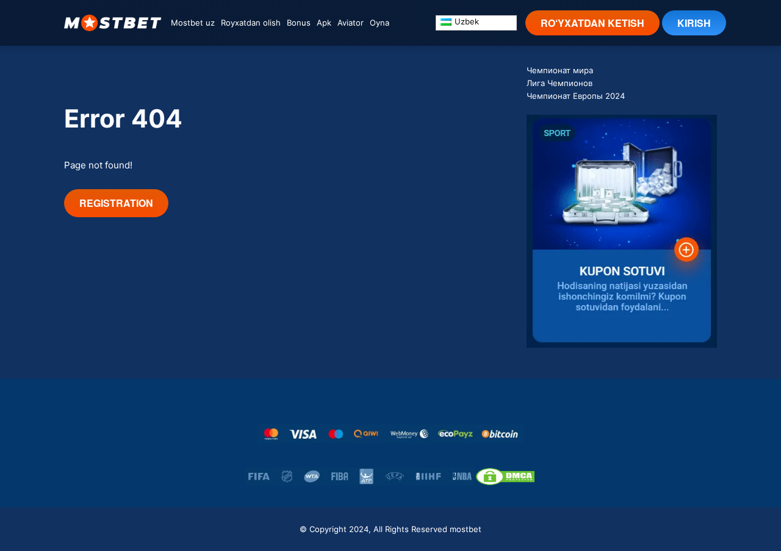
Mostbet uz (193, 22)
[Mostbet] (113, 23)
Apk (324, 22)
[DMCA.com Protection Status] (505, 476)
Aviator (350, 22)
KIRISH (694, 23)
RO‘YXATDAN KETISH (592, 23)
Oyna (379, 22)
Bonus (299, 22)
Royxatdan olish (251, 22)
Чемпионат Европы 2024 (576, 96)
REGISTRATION (116, 203)
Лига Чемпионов (559, 83)
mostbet (465, 529)
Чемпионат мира (560, 70)
